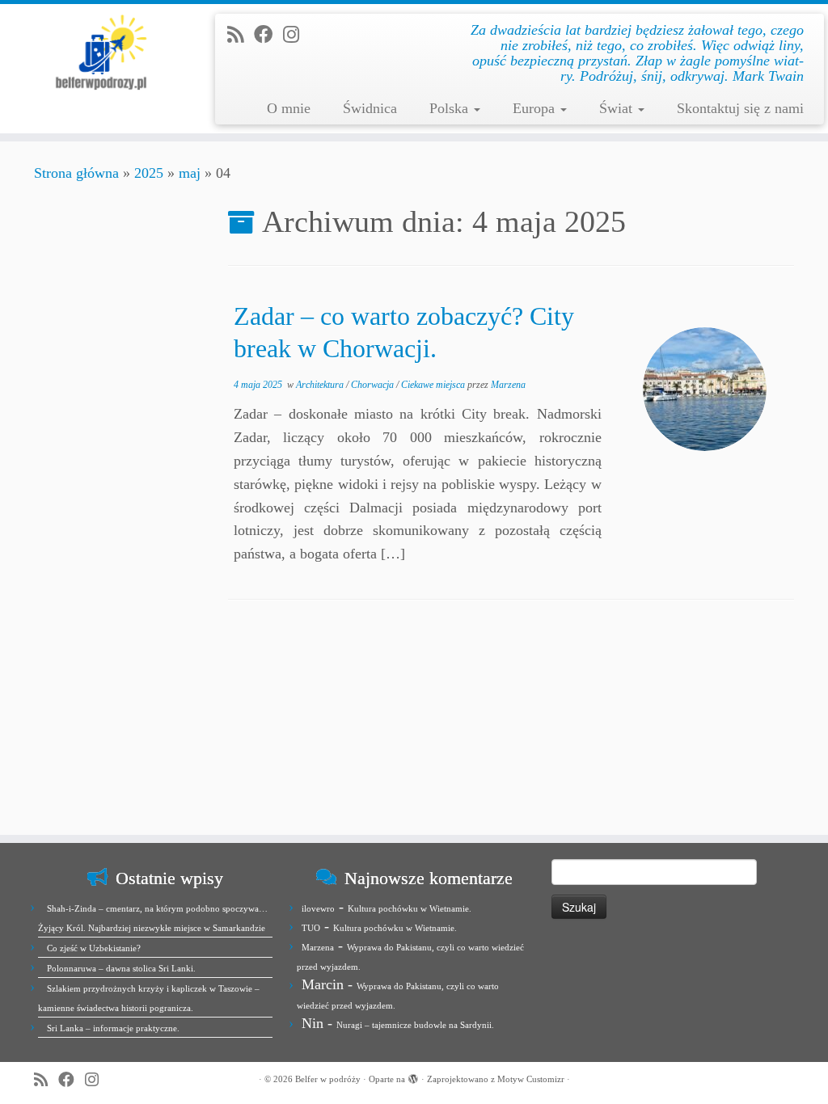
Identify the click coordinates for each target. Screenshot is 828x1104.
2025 (148, 173)
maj (190, 173)
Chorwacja (373, 384)
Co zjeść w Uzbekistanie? (94, 948)
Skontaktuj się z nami (740, 108)
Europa (536, 108)
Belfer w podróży (328, 1079)
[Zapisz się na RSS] (240, 34)
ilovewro (318, 908)
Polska (450, 108)
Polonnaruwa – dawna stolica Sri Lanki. (121, 968)
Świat (617, 108)
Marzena (508, 384)
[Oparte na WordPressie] (413, 1076)
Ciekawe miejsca (434, 384)
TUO (311, 928)
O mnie (288, 108)
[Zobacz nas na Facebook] (268, 34)
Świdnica (370, 108)
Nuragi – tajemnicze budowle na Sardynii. (415, 1025)
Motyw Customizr (530, 1079)
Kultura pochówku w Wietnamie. (409, 908)
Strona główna (76, 173)
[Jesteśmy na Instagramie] (296, 34)
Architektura (321, 384)
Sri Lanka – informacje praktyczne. (113, 1028)
